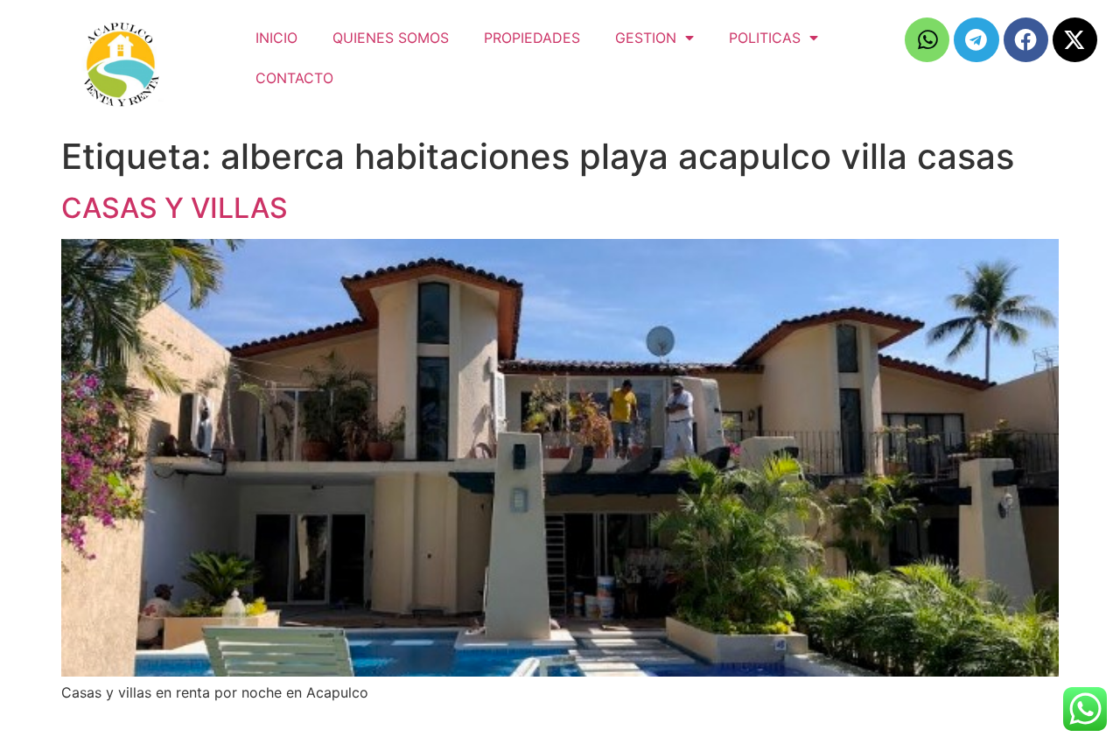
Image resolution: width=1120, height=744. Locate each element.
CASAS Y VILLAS (174, 208)
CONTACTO (294, 78)
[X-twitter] (1075, 40)
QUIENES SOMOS (390, 37)
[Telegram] (976, 40)
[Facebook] (1026, 40)
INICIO (277, 37)
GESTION (645, 37)
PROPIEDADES (532, 37)
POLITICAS (765, 37)
